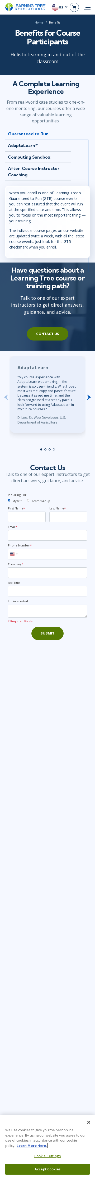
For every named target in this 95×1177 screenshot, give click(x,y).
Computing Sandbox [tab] (29, 157)
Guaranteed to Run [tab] (28, 133)
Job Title (14, 583)
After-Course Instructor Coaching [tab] (33, 171)
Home (39, 22)
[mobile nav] (87, 7)
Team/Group (40, 501)
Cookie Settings (47, 1155)
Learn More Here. (32, 1145)
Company (15, 564)
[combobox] (13, 554)
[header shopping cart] (74, 7)
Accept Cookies (47, 1169)
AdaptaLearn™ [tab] (23, 145)
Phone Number (20, 545)
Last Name (57, 508)
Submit (47, 633)
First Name (16, 508)
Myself (17, 501)
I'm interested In (19, 601)
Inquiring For (17, 495)
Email (12, 527)
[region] (47, 1146)
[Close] (88, 1122)
